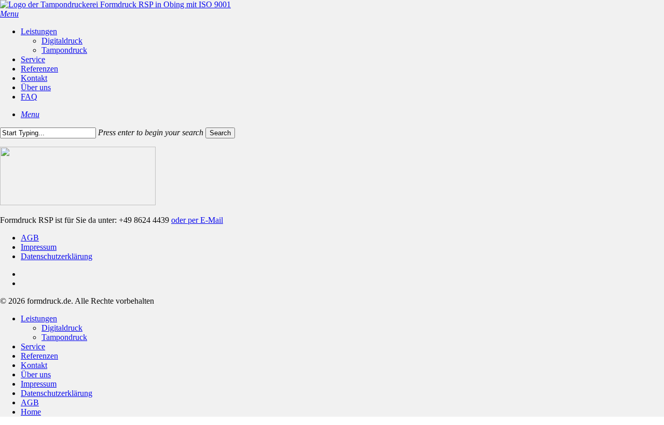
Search (220, 133)
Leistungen (39, 318)
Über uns (36, 374)
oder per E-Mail (197, 220)
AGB (30, 237)
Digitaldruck (62, 327)
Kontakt (34, 365)
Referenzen (39, 355)
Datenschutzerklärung (56, 256)
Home (31, 411)
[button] (9, 13)
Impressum (39, 247)
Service (33, 346)
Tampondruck (64, 337)
